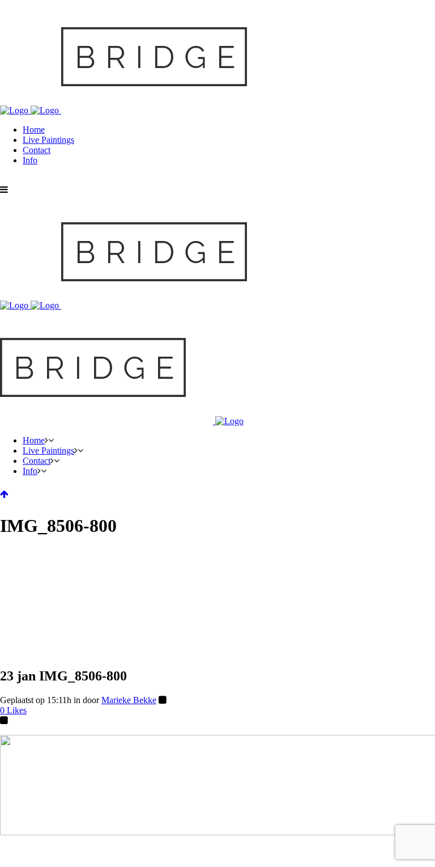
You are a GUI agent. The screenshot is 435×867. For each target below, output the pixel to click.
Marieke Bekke (128, 700)
